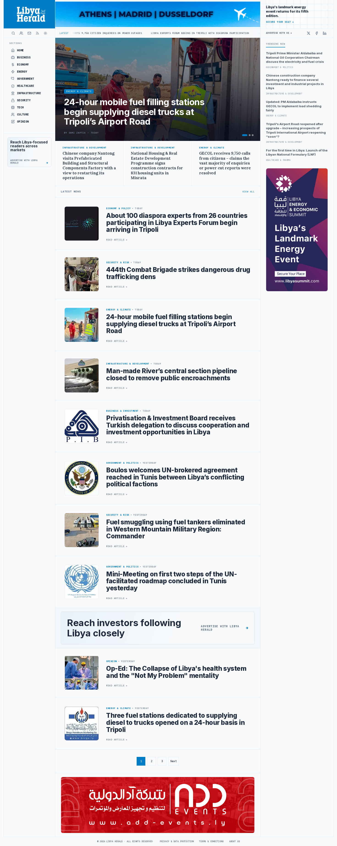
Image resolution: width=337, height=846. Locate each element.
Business (24, 57)
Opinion (23, 121)
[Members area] (21, 33)
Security (24, 100)
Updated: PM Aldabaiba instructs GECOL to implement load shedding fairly (293, 106)
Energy (22, 71)
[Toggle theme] (45, 33)
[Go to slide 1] (244, 135)
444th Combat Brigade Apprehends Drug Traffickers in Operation (254, 33)
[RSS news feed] (37, 33)
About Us (234, 841)
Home (20, 50)
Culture (23, 114)
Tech (20, 107)
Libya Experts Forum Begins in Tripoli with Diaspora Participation (150, 33)
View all (248, 191)
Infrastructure (29, 93)
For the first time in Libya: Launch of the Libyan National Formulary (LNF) (297, 152)
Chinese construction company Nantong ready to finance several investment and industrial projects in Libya (295, 82)
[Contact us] (29, 33)
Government (25, 78)
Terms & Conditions (211, 841)
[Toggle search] (13, 33)
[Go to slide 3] (253, 135)
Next (173, 761)
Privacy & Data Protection (177, 841)
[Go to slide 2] (250, 135)
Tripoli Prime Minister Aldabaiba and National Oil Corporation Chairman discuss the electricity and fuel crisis (295, 57)
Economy (23, 64)
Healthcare (25, 86)
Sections (15, 43)
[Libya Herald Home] (29, 14)
